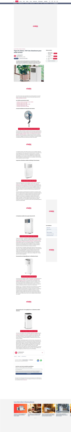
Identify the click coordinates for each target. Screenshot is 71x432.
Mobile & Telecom (32, 3)
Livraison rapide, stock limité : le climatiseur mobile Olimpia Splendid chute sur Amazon (62, 415)
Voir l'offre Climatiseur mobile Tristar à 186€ (29, 180)
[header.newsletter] (52, 1)
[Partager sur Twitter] (69, 428)
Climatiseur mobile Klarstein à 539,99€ (23, 106)
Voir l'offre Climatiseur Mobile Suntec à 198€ (29, 276)
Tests (24, 1)
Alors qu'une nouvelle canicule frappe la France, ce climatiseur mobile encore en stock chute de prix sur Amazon (48, 415)
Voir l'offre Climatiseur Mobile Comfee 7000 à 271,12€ (29, 236)
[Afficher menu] (14, 1)
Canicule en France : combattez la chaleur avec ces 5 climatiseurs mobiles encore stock (34, 415)
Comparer (45, 1)
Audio (41, 3)
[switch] (55, 1)
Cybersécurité (15, 3)
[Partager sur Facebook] (69, 426)
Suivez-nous (16, 58)
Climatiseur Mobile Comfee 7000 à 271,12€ (23, 104)
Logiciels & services (21, 3)
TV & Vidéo (37, 3)
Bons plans (35, 1)
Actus (20, 1)
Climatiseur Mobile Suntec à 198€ (22, 105)
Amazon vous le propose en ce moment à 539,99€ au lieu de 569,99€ (27, 334)
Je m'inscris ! (29, 373)
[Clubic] (16, 1)
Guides (27, 1)
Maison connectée (46, 3)
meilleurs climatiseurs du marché (21, 98)
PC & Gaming (27, 3)
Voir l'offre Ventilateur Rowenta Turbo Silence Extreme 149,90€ (29, 128)
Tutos (31, 1)
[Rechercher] (49, 1)
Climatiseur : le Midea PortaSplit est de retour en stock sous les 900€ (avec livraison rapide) (20, 415)
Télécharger (40, 1)
